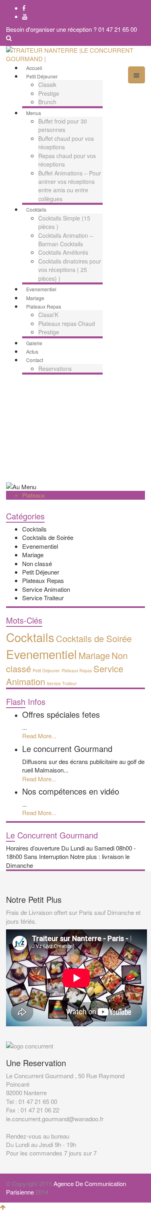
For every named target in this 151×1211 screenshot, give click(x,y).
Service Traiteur (43, 597)
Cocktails (34, 529)
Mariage (32, 554)
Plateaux (33, 495)
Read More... (39, 735)
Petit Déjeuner (40, 572)
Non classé (37, 563)
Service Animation (46, 589)
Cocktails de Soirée (47, 537)
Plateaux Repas (43, 580)
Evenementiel (40, 546)
